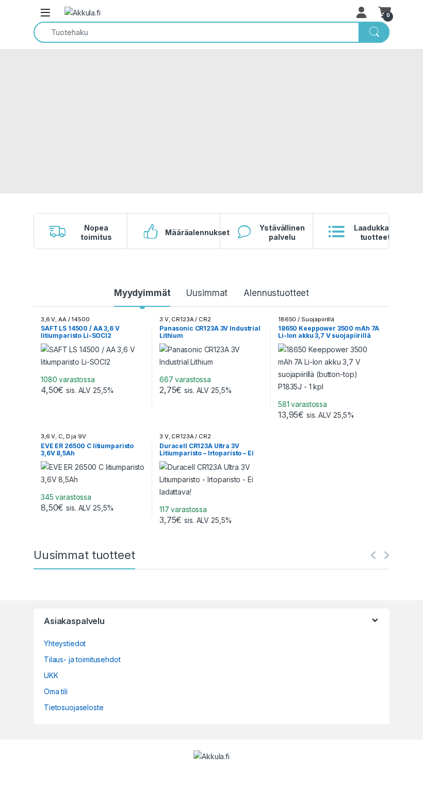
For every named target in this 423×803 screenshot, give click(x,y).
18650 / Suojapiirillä (306, 319)
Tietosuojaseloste (74, 707)
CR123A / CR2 (190, 319)
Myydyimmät (142, 293)
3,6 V (48, 319)
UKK (51, 675)
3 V (164, 319)
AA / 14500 (74, 319)
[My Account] (362, 12)
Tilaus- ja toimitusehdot (82, 659)
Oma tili (56, 691)
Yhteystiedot (65, 643)
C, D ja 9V (72, 436)
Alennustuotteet (276, 293)
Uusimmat (206, 293)
